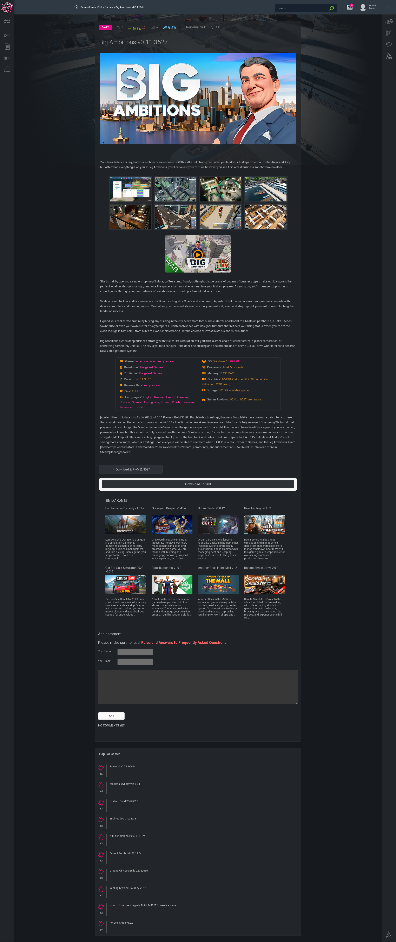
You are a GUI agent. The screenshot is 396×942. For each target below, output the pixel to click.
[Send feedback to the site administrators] (388, 22)
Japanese (126, 407)
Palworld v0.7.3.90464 (122, 766)
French (171, 397)
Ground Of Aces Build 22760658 (129, 870)
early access (166, 361)
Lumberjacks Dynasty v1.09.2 (124, 508)
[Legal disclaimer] (7, 69)
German (182, 397)
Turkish (139, 407)
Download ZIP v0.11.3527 (133, 469)
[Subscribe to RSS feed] (388, 56)
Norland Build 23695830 (124, 801)
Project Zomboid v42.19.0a (125, 853)
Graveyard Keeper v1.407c (169, 508)
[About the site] (7, 58)
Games (109, 7)
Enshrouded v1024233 (123, 818)
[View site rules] (388, 33)
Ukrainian (188, 402)
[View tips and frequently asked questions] (388, 44)
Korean (165, 402)
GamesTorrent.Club (91, 7)
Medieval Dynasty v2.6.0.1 (125, 783)
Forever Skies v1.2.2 (121, 922)
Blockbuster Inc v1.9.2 (166, 568)
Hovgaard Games (151, 367)
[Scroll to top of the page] (388, 936)
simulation (150, 361)
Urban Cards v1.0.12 (211, 508)
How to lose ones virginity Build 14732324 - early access (143, 905)
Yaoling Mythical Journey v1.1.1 (128, 888)
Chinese (125, 402)
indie (139, 361)
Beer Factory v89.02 (257, 508)
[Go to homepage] (7, 7)
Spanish (137, 402)
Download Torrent (198, 484)
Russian (159, 397)
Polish (176, 402)
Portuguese (151, 402)
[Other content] (7, 47)
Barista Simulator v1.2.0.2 (261, 568)
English (147, 397)
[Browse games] (7, 35)
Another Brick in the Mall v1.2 (217, 568)
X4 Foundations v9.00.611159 (127, 835)
